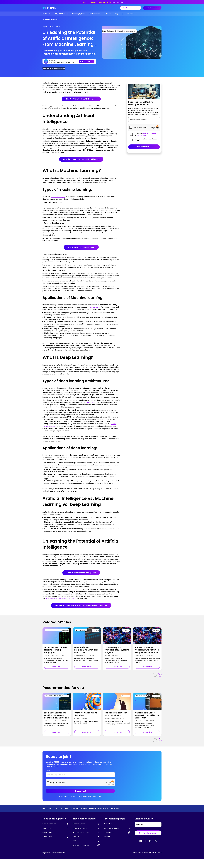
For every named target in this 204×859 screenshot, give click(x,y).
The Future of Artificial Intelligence (81, 573)
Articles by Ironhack (87, 61)
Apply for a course (152, 8)
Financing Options (78, 14)
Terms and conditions (59, 853)
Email (49, 770)
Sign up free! (80, 791)
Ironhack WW (47, 808)
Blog (116, 14)
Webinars (107, 14)
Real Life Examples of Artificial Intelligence (81, 159)
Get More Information (131, 8)
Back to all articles (51, 20)
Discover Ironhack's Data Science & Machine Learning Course (81, 605)
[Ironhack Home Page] (49, 8)
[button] (46, 14)
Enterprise (130, 14)
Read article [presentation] (56, 667)
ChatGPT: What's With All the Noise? (81, 99)
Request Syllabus (144, 147)
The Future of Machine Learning (81, 247)
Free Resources (117, 2)
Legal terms (46, 853)
